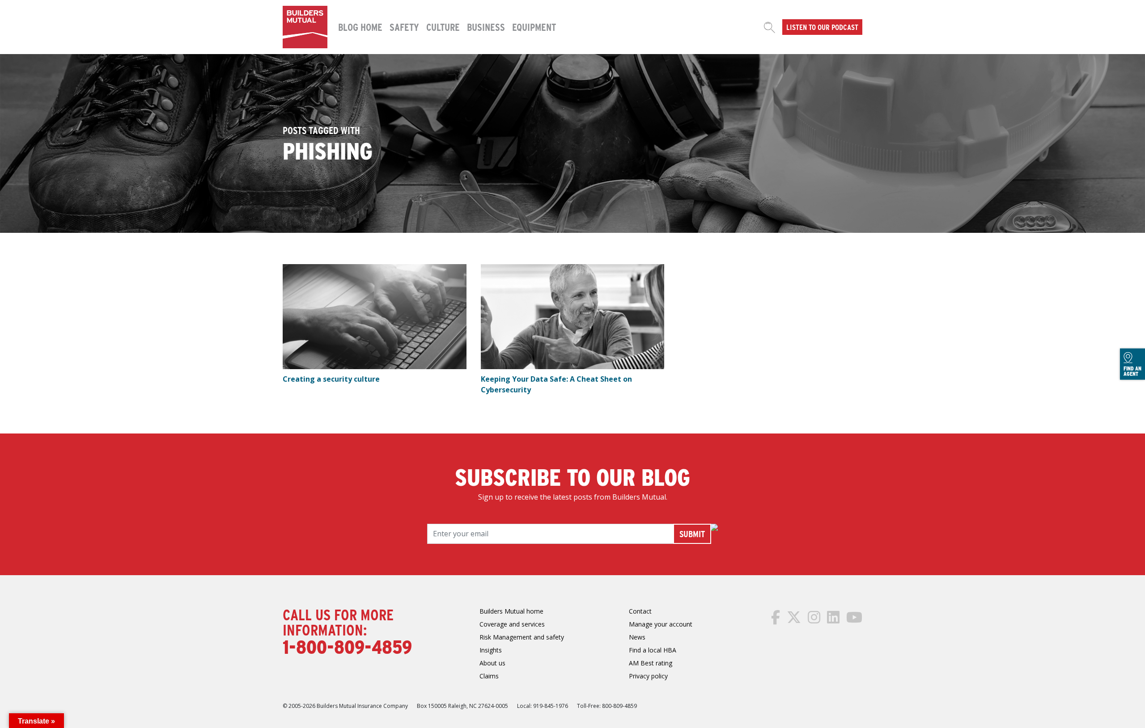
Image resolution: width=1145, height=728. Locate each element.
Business (486, 27)
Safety (404, 27)
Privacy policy (648, 676)
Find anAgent (1132, 371)
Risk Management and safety (521, 637)
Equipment (534, 27)
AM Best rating (650, 663)
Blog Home (360, 27)
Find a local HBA (652, 650)
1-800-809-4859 (347, 646)
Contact (640, 611)
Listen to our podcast (822, 27)
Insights (490, 650)
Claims (489, 676)
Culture (443, 27)
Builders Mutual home (511, 611)
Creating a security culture (331, 379)
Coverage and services (512, 624)
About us (492, 663)
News (637, 637)
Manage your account (660, 624)
